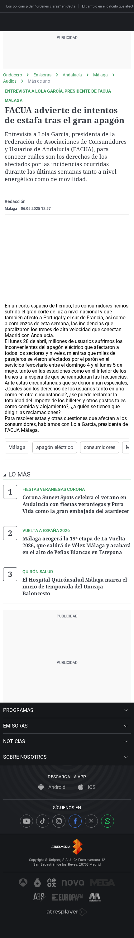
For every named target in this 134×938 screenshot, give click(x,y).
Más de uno (39, 81)
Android (56, 787)
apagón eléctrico (54, 447)
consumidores (99, 447)
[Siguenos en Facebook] (75, 821)
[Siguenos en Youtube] (26, 821)
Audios (10, 81)
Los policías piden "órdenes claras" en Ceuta (40, 6)
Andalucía (72, 74)
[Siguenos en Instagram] (58, 821)
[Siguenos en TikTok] (42, 821)
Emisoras (42, 74)
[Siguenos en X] (91, 821)
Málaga (100, 74)
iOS (91, 787)
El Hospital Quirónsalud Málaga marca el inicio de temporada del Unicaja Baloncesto (74, 586)
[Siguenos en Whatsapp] (107, 821)
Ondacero (12, 74)
